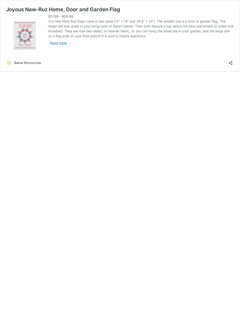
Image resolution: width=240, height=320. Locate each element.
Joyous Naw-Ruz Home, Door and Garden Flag (63, 9)
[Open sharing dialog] (230, 61)
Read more (58, 43)
